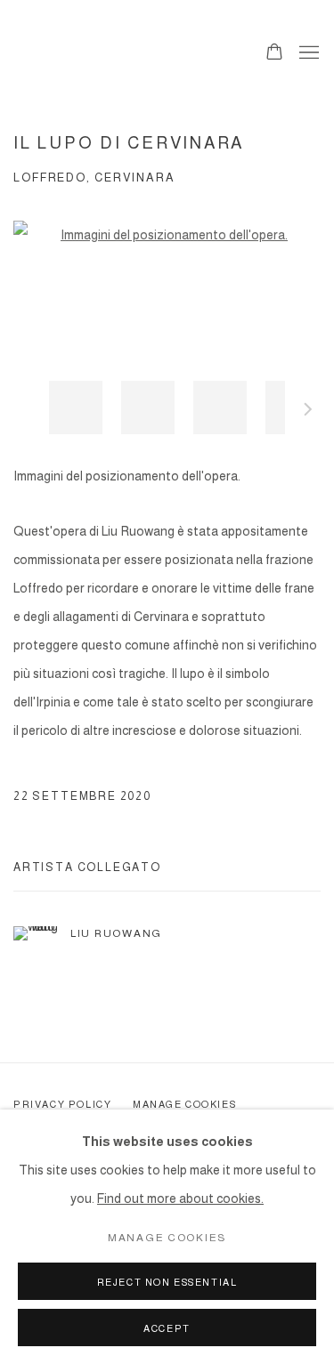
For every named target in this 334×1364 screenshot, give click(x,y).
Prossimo (308, 412)
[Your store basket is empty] (274, 53)
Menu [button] (307, 53)
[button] (75, 407)
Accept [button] (167, 1328)
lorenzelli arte (120, 53)
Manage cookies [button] (184, 1104)
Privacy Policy (62, 1104)
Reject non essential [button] (167, 1282)
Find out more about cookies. (180, 1198)
